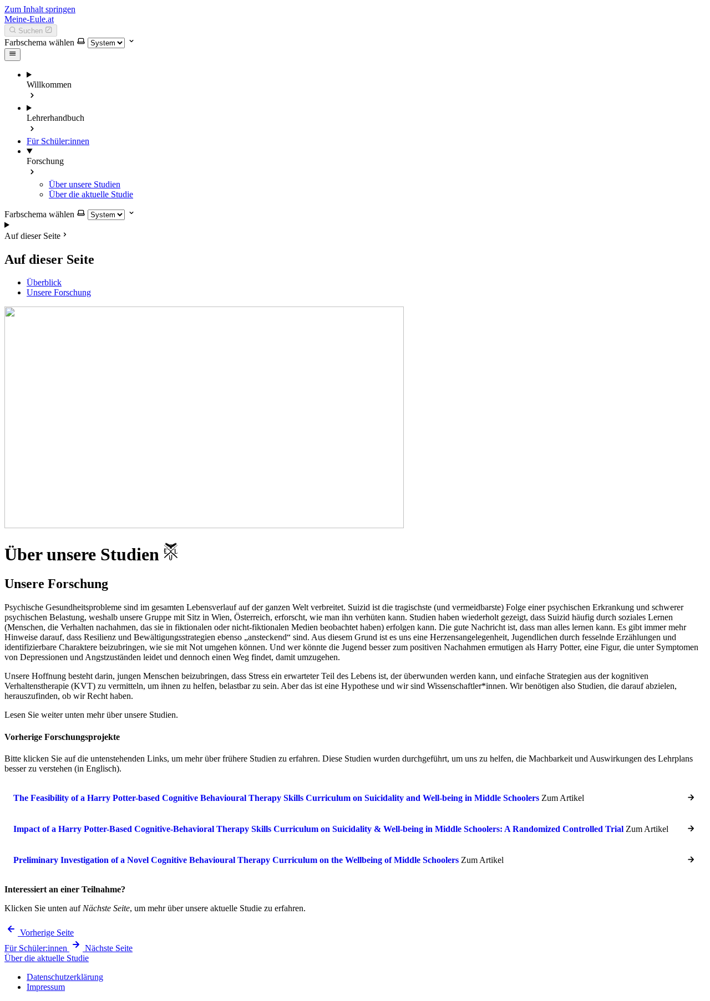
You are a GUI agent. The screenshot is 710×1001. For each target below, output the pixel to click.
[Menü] (12, 54)
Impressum (46, 987)
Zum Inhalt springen (39, 9)
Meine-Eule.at (29, 19)
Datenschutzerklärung (65, 977)
